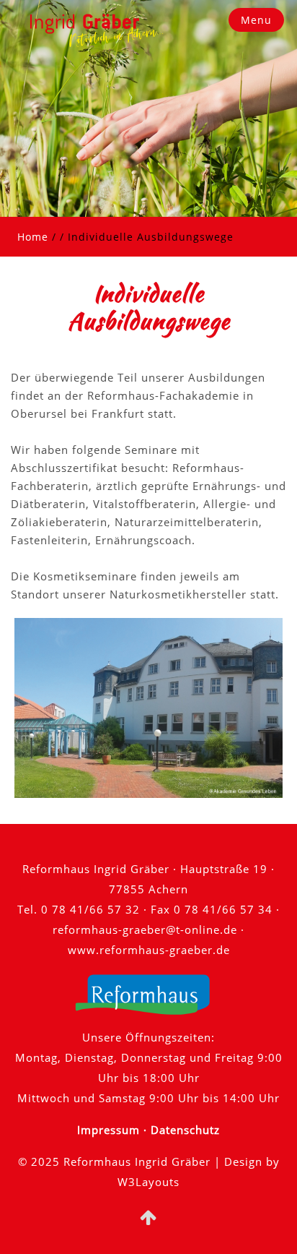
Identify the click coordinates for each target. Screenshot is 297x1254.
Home (32, 237)
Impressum (108, 1129)
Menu (256, 20)
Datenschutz (185, 1129)
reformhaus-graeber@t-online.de (145, 929)
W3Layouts (148, 1181)
